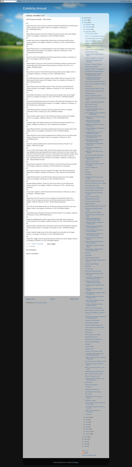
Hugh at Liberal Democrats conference (92, 411)
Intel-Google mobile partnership (94, 155)
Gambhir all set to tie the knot (93, 339)
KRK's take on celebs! (91, 106)
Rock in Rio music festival (92, 196)
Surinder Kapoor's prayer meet (94, 190)
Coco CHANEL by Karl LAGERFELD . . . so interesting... (95, 113)
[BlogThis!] (49, 244)
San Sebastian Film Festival (93, 392)
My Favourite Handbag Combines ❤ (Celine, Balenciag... (95, 317)
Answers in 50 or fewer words (93, 351)
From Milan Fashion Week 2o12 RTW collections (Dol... (94, 234)
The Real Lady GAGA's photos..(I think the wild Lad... (94, 109)
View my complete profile (89, 455)
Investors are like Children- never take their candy (94, 379)
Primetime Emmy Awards (92, 320)
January (88, 434)
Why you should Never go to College (95, 183)
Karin (86, 170)
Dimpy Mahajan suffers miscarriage (95, 206)
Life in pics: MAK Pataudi (92, 341)
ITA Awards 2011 (90, 93)
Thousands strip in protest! (92, 201)
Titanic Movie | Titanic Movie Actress (95, 81)
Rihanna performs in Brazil (92, 334)
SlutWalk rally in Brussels (92, 199)
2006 (85, 446)
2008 (85, 441)
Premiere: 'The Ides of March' (93, 64)
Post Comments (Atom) (40, 302)
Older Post (74, 299)
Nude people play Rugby (92, 257)
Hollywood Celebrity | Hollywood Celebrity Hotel (94, 223)
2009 (85, 439)
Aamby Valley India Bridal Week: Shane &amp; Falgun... (94, 140)
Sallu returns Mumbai (91, 104)
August (88, 417)
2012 (85, 20)
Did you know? (89, 349)
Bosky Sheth (88, 382)
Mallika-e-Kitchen (90, 203)
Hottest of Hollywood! (91, 167)
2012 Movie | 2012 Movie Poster (94, 71)
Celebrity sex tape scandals (93, 212)
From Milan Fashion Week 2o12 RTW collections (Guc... (94, 354)
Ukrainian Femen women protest (94, 91)
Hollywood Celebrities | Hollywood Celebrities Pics (94, 297)
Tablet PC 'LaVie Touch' (92, 161)
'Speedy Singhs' (89, 346)
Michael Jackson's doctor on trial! (94, 88)
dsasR (86, 453)
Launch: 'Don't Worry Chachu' (93, 43)
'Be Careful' (88, 394)
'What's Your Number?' (91, 66)
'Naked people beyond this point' (94, 371)
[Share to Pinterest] (54, 244)
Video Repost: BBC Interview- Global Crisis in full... (93, 136)
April (87, 426)
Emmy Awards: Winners (92, 322)
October (88, 29)
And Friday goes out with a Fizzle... (95, 310)
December (89, 24)
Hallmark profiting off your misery (94, 181)
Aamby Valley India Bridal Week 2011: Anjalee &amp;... (94, 249)
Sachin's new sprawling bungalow (94, 102)
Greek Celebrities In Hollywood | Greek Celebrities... (94, 230)
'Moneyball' (88, 255)
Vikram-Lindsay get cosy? (92, 376)
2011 (85, 22)
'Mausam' (88, 253)
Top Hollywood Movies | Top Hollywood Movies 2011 (93, 78)
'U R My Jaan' (89, 268)
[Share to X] (51, 244)
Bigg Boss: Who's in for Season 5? (95, 69)
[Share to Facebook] (53, 244)
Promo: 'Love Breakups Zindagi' (94, 36)
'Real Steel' (88, 174)
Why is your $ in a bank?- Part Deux (95, 83)
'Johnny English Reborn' (92, 264)
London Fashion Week (91, 52)
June (87, 422)
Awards (33, 246)
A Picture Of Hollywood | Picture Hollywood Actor (94, 304)
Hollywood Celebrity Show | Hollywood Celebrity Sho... (93, 219)
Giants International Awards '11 (94, 325)
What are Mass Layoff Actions (93, 308)
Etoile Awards (89, 330)
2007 (85, 444)
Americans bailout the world (93, 271)
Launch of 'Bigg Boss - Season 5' (94, 58)
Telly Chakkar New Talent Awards (94, 327)
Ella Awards (88, 86)
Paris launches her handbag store (94, 188)
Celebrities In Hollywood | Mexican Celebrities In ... (95, 125)
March (88, 429)
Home (52, 299)
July (87, 419)
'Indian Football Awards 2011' (93, 95)
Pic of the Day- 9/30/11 (91, 33)
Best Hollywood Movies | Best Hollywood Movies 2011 (93, 74)
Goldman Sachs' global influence (94, 49)
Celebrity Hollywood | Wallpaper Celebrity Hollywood (94, 226)
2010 (85, 437)
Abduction (88, 266)
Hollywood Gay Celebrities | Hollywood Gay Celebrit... (93, 121)
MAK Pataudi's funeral (91, 337)
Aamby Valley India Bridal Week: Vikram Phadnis (94, 242)
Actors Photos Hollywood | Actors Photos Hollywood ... (94, 301)
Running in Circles (90, 400)
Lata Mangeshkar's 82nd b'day (94, 38)
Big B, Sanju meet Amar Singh (93, 373)
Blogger (76, 462)
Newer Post (30, 299)
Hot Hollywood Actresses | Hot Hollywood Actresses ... (93, 132)
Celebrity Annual (34, 8)
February (88, 431)
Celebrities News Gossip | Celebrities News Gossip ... (93, 281)
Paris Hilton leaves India (92, 185)
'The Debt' (88, 387)
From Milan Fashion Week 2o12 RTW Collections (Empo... (94, 278)
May (87, 424)
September (89, 31)
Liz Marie (87, 172)
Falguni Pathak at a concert (93, 41)
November (89, 27)
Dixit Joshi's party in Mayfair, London (95, 361)
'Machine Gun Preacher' (92, 389)
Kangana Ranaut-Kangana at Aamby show (93, 158)
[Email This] (48, 244)
